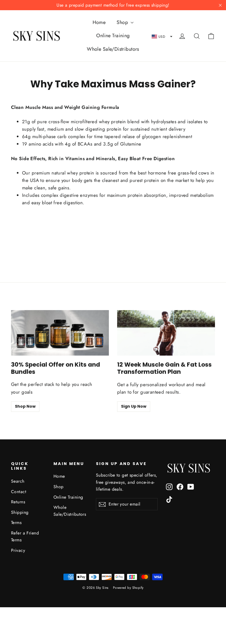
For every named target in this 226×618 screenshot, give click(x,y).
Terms (16, 522)
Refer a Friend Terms (25, 536)
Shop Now (25, 406)
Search (18, 481)
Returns (18, 502)
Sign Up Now (133, 406)
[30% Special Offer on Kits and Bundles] (60, 333)
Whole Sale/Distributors (113, 49)
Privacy (18, 550)
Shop (123, 22)
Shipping (19, 512)
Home (99, 22)
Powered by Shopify (128, 587)
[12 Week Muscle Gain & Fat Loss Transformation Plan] (166, 333)
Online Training (113, 35)
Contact (18, 491)
